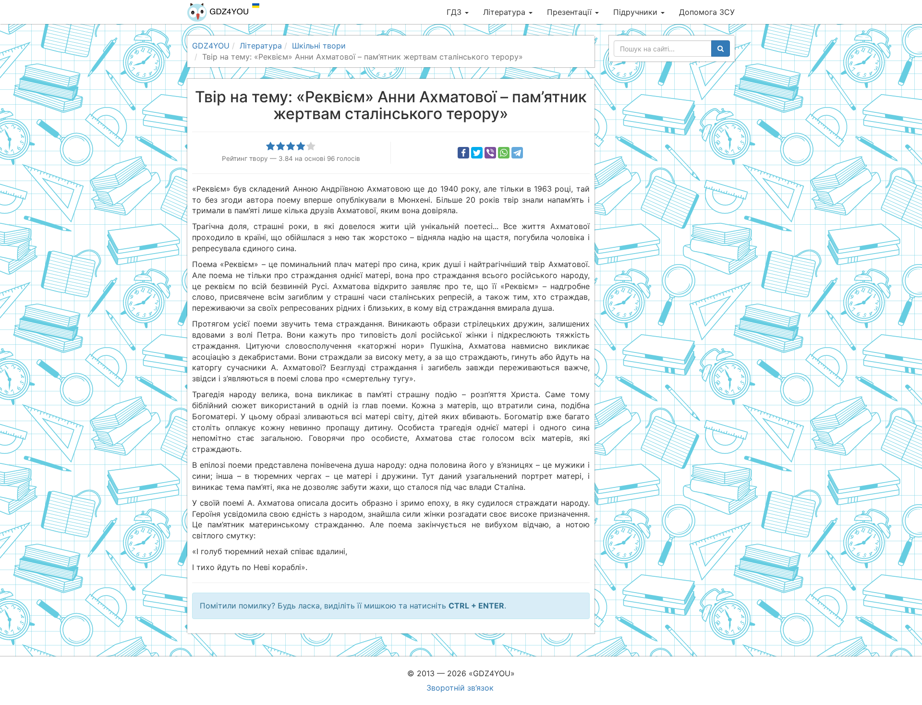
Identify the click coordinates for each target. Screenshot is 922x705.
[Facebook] (463, 152)
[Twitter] (477, 152)
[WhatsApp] (504, 152)
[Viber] (490, 152)
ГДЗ (455, 12)
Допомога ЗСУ (707, 12)
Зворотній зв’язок (460, 688)
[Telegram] (517, 152)
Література (505, 12)
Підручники (636, 12)
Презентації (570, 12)
